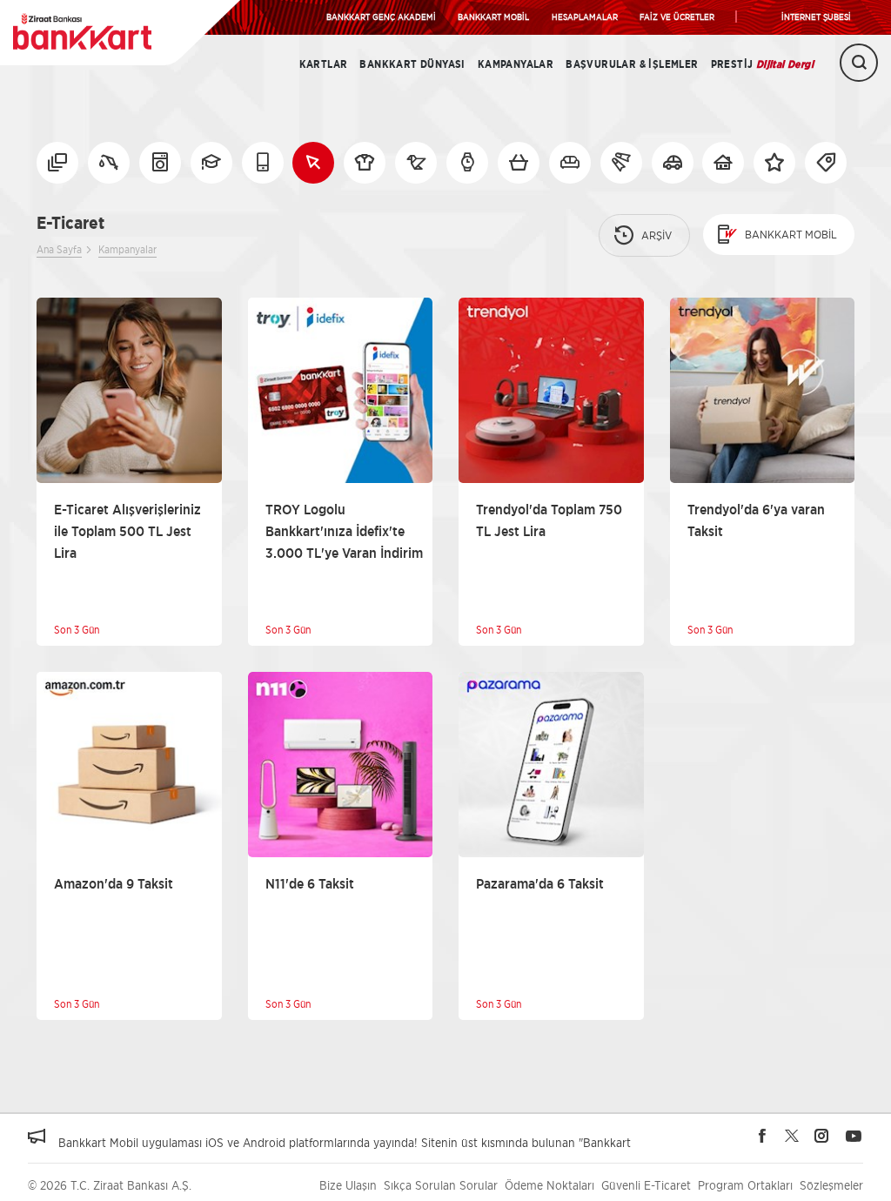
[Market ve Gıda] (518, 163)
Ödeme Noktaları (549, 1185)
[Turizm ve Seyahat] (621, 163)
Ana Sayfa (59, 249)
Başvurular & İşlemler (632, 64)
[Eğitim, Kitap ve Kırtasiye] (211, 163)
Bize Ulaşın (348, 1185)
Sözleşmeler (831, 1185)
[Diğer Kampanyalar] (826, 163)
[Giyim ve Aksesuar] (364, 163)
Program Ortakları (745, 1185)
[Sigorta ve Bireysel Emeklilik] (672, 163)
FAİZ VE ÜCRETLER (677, 16)
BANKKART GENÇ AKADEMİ (381, 16)
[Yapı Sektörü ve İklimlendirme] (723, 163)
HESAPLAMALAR (585, 16)
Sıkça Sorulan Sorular (441, 1185)
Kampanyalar (515, 64)
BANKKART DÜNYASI (412, 64)
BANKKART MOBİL (493, 16)
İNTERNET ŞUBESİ (816, 16)
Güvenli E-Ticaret (646, 1185)
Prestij (762, 64)
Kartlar (323, 64)
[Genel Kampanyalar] (774, 163)
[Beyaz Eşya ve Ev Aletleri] (160, 163)
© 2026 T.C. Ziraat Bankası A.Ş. (109, 1185)
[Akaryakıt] (109, 163)
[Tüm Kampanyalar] (57, 163)
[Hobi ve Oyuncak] (416, 163)
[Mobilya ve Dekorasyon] (570, 163)
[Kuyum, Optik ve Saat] (467, 163)
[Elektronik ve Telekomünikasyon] (263, 163)
